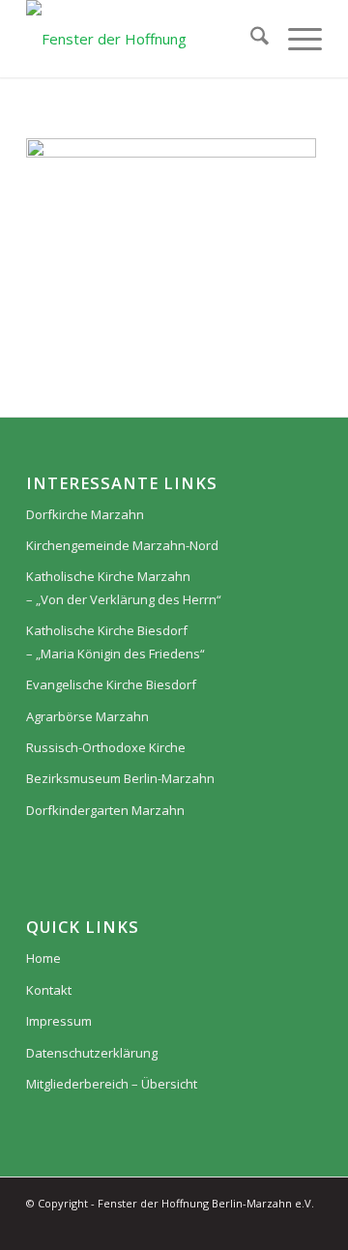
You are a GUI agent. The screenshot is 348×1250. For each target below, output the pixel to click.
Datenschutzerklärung (92, 1052)
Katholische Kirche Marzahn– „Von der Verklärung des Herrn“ (123, 587)
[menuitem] (250, 38)
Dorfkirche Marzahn (85, 514)
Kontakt (49, 990)
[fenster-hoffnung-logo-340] (144, 38)
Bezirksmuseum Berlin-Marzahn (120, 778)
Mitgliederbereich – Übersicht (111, 1083)
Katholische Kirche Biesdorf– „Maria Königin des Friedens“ (115, 641)
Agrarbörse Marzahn (87, 716)
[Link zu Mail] (307, 1225)
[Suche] (250, 38)
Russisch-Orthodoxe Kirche (106, 747)
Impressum (59, 1021)
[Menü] (295, 38)
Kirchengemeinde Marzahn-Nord (122, 545)
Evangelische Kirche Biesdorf (111, 684)
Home (43, 958)
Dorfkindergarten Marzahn (105, 810)
